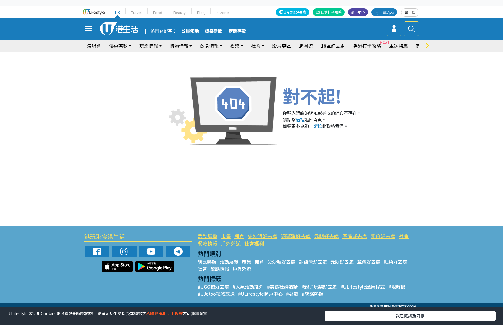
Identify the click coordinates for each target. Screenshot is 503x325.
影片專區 (281, 45)
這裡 (300, 119)
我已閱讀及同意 (410, 316)
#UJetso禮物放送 (216, 293)
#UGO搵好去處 (213, 286)
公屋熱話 (190, 31)
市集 (226, 235)
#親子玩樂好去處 (319, 286)
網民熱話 (207, 261)
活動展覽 (207, 235)
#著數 (292, 293)
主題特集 (398, 45)
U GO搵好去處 (295, 12)
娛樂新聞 (213, 31)
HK (117, 12)
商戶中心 (358, 12)
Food (157, 12)
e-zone (222, 12)
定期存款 (237, 31)
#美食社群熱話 (282, 286)
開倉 (239, 235)
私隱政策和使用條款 (164, 313)
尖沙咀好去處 (262, 235)
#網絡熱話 (312, 293)
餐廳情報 (207, 243)
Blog (201, 12)
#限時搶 (396, 286)
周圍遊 (306, 45)
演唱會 (94, 45)
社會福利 (254, 243)
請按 (317, 126)
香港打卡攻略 (367, 45)
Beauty (179, 12)
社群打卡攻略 (331, 12)
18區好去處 (333, 45)
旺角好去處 (383, 235)
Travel (136, 12)
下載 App (387, 12)
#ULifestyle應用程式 (362, 286)
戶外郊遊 (231, 243)
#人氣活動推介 (248, 286)
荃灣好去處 (354, 235)
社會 (404, 235)
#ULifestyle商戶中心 (260, 293)
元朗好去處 (326, 235)
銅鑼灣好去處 (296, 235)
